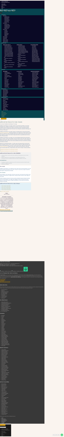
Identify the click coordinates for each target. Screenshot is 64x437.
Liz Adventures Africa (4, 305)
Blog (2, 8)
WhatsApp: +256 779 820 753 (5, 209)
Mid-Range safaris (4, 369)
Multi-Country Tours (4, 368)
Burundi (2, 316)
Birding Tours (3, 371)
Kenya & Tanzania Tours (5, 343)
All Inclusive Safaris (4, 366)
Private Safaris (3, 375)
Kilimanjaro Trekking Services (6, 308)
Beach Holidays (3, 400)
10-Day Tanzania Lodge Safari (6, 189)
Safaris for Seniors (4, 351)
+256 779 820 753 (12, 264)
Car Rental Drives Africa (5, 310)
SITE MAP (2, 115)
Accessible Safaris (4, 365)
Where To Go (3, 385)
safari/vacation (10, 197)
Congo (2, 317)
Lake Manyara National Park (4, 132)
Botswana (3, 315)
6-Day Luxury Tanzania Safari (6, 187)
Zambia (2, 327)
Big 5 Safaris (3, 404)
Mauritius (3, 319)
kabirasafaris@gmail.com (6, 263)
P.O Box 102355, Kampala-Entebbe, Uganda (16, 265)
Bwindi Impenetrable (4, 341)
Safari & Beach (3, 357)
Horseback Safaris (4, 376)
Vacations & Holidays (4, 393)
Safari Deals (3, 431)
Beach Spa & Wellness (4, 374)
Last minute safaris (4, 413)
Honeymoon (3, 395)
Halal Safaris (3, 378)
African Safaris (3, 383)
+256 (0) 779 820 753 (4, 1)
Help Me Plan (3, 279)
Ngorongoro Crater (4, 340)
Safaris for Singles (4, 361)
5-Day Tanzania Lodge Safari (6, 186)
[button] (62, 435)
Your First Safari (4, 394)
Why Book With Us (4, 289)
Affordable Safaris (4, 403)
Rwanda (2, 322)
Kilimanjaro (3, 333)
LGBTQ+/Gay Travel (4, 373)
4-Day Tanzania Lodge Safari (6, 185)
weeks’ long (9, 201)
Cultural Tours (3, 405)
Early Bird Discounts (4, 406)
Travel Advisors (3, 392)
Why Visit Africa (3, 384)
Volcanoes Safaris (4, 339)
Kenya (2, 318)
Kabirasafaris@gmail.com (5, 2)
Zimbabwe (3, 328)
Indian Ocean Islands (4, 342)
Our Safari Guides (4, 293)
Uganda (2, 326)
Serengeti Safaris (4, 337)
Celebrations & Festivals (5, 372)
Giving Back (3, 294)
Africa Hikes (3, 345)
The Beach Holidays (4, 309)
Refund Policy (3, 114)
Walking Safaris (3, 377)
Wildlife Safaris (3, 401)
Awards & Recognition (4, 291)
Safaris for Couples (4, 353)
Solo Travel (3, 399)
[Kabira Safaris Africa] (8, 11)
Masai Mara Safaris (4, 335)
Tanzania (2, 325)
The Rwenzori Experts (4, 307)
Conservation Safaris (4, 362)
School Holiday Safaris (5, 370)
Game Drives (3, 407)
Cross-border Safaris (4, 402)
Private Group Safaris (4, 367)
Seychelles (3, 324)
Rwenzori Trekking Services (5, 306)
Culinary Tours (3, 379)
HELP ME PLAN (4, 118)
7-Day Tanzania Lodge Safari (6, 188)
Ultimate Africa (3, 414)
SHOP (2, 111)
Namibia (2, 321)
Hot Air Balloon (3, 355)
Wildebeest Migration (4, 350)
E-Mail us (2, 280)
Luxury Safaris (3, 349)
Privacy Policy (3, 112)
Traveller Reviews (4, 295)
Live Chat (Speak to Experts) (5, 281)
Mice (2, 433)
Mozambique (3, 320)
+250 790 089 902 (6, 264)
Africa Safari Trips (4, 408)
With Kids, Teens (4, 354)
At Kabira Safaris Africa (29, 274)
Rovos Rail (3, 364)
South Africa (3, 323)
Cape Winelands (4, 338)
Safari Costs (3, 390)
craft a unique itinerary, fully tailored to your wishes (7, 204)
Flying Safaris (3, 363)
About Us (2, 7)
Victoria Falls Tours (4, 352)
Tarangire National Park (4, 146)
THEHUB (2, 116)
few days (3, 201)
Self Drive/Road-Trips (4, 397)
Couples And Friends (4, 356)
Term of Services (4, 113)
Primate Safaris (3, 398)
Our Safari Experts (4, 292)
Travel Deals (3, 389)
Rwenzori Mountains (4, 336)
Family (2, 396)
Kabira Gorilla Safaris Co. (5, 304)
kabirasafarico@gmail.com (15, 263)
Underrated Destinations (5, 344)
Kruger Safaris (3, 334)
